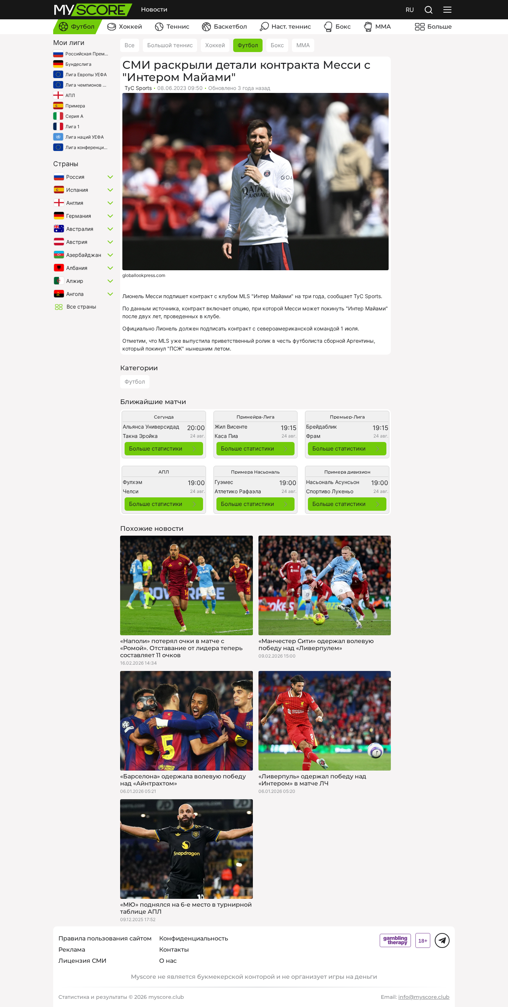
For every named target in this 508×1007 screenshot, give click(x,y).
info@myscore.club (424, 997)
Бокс (277, 45)
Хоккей (215, 45)
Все (130, 45)
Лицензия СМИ (82, 960)
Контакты (174, 949)
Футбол (248, 45)
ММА (303, 45)
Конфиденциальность (193, 938)
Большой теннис (170, 45)
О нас (168, 960)
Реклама (71, 949)
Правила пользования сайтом (105, 938)
